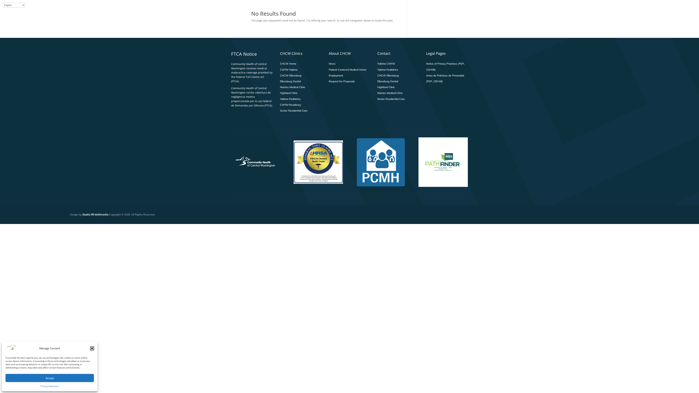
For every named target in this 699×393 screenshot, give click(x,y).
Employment (336, 75)
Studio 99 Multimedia (95, 214)
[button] (92, 348)
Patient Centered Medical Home (347, 69)
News (332, 63)
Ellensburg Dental (290, 81)
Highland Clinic (288, 93)
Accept (50, 378)
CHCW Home (288, 63)
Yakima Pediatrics (290, 99)
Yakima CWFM (386, 63)
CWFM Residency (290, 104)
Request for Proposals (342, 81)
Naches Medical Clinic (292, 87)
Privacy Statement (50, 386)
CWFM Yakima (288, 69)
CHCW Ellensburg (290, 75)
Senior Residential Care (293, 110)
